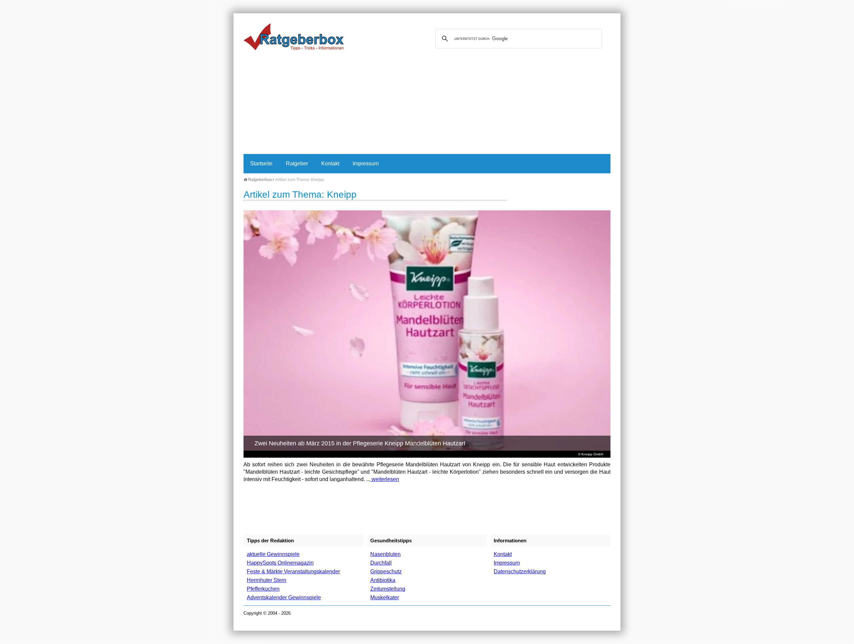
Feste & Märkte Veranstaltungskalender (293, 571)
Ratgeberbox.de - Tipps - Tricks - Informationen (294, 36)
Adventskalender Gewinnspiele (284, 597)
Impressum (366, 163)
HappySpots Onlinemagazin (280, 563)
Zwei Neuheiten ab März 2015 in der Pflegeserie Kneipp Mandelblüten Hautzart (360, 443)
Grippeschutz (386, 571)
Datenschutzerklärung (520, 571)
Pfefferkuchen (263, 589)
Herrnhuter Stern (266, 580)
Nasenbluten (385, 554)
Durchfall (381, 563)
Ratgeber (297, 163)
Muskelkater (384, 597)
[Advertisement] (427, 104)
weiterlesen (384, 479)
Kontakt (330, 163)
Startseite (261, 163)
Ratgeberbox (259, 179)
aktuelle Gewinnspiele (273, 554)
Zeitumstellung (387, 589)
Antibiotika (382, 580)
